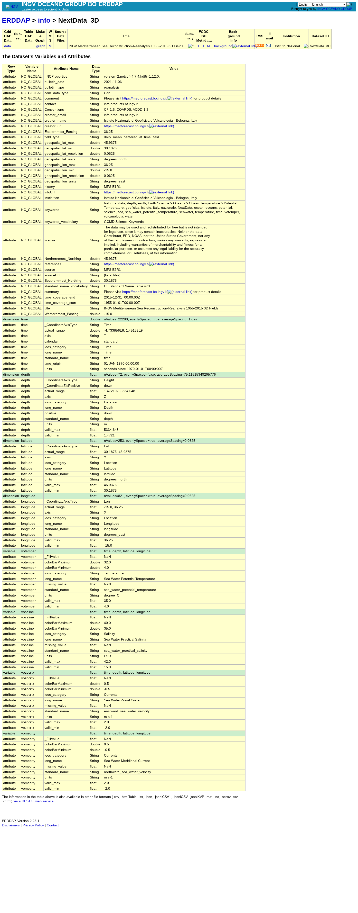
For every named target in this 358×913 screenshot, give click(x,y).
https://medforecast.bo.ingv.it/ (145, 98)
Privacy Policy (33, 825)
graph (40, 46)
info (44, 20)
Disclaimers (11, 825)
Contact (53, 825)
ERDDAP (16, 20)
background (223, 46)
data (7, 46)
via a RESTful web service (33, 801)
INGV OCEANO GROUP (334, 9)
